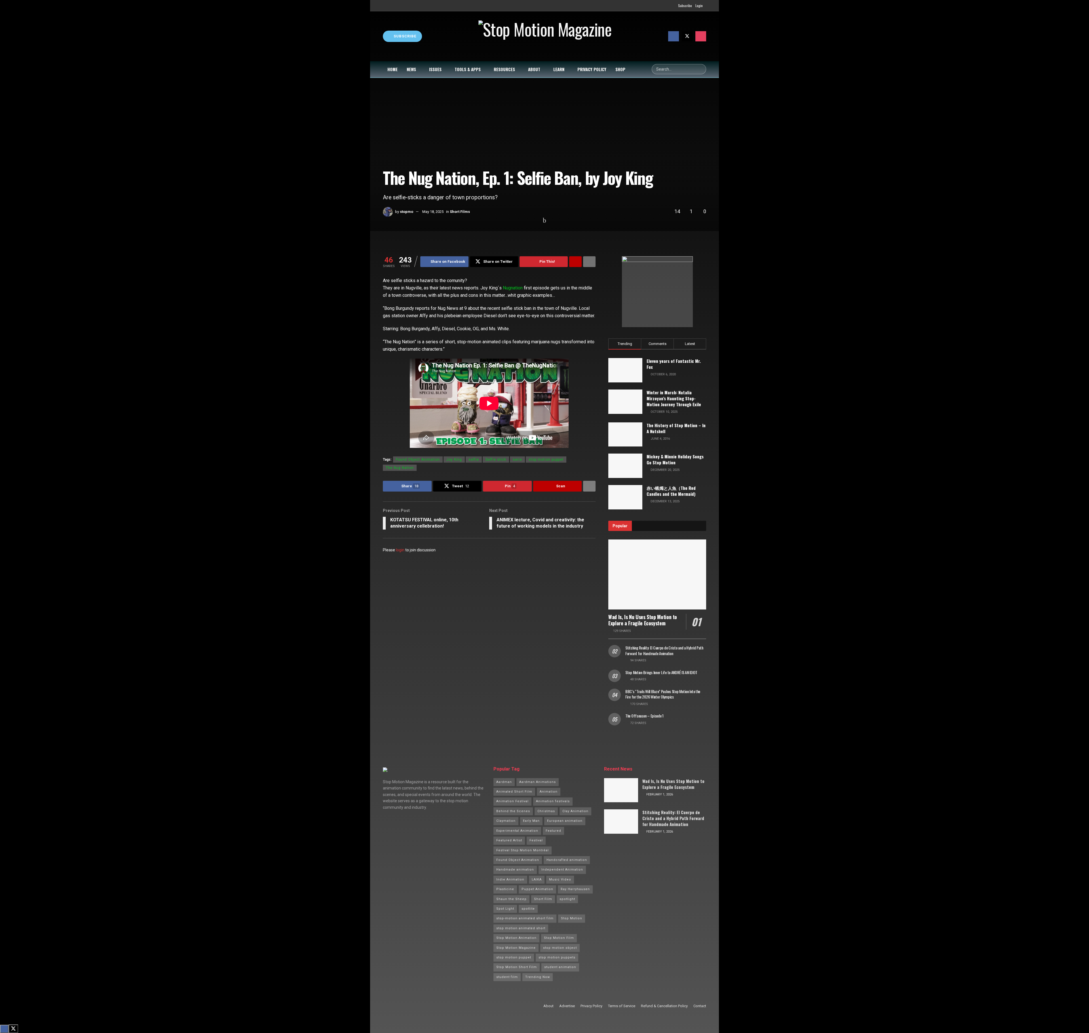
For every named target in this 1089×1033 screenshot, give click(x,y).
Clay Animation (575, 811)
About (534, 69)
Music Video (560, 879)
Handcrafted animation (566, 860)
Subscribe (685, 5)
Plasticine (505, 889)
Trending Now (537, 977)
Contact (699, 1006)
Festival (536, 840)
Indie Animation (510, 879)
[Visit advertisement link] (657, 291)
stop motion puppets (557, 957)
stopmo (406, 211)
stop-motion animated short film (525, 918)
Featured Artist (509, 840)
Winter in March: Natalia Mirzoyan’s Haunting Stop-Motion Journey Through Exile (674, 398)
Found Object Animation (418, 460)
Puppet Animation (537, 889)
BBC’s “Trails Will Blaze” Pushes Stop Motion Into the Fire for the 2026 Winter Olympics (662, 694)
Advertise (567, 1006)
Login (699, 5)
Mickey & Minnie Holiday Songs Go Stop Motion (675, 459)
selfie (473, 460)
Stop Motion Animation (516, 938)
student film (507, 977)
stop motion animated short (520, 928)
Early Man (531, 821)
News (411, 69)
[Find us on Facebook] (673, 36)
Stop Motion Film (559, 938)
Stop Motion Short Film (516, 967)
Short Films (460, 211)
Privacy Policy (591, 69)
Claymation (506, 821)
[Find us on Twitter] (687, 36)
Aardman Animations (537, 782)
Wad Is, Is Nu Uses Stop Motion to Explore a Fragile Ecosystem (642, 620)
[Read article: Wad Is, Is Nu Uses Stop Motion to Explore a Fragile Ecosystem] (657, 574)
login (400, 550)
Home (392, 69)
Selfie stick (496, 460)
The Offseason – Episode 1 (644, 716)
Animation (549, 791)
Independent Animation (562, 869)
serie (517, 460)
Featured (553, 831)
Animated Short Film (514, 791)
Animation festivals (553, 801)
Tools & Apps (468, 69)
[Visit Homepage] (545, 36)
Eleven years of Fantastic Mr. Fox (674, 364)
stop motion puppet (546, 460)
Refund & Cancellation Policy (664, 1006)
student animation (560, 967)
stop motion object (560, 948)
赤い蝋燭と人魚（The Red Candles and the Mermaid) (671, 491)
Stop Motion (571, 918)
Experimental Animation (517, 831)
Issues (435, 69)
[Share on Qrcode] (575, 261)
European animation (565, 821)
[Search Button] (701, 69)
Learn (558, 69)
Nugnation (513, 288)
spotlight (567, 899)
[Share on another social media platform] (589, 261)
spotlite (528, 909)
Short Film (543, 899)
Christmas (546, 811)
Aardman (504, 782)
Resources (504, 69)
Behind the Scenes (513, 811)
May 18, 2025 (433, 211)
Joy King (454, 460)
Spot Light (505, 909)
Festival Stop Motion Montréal (522, 850)
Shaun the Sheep (511, 899)
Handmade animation (515, 869)
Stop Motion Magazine (516, 948)
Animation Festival (512, 801)
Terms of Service (621, 1006)
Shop (620, 69)
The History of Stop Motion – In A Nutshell (676, 428)
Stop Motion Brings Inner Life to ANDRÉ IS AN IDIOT (661, 672)
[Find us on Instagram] (700, 36)
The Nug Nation (400, 468)
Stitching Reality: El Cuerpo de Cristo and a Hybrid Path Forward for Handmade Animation (664, 650)
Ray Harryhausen (575, 889)
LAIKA (537, 879)
